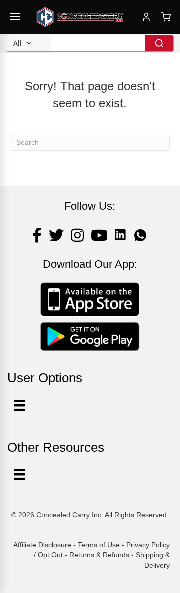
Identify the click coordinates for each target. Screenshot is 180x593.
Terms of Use (99, 545)
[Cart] (166, 17)
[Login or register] (146, 17)
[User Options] (20, 405)
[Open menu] (15, 17)
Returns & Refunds (100, 555)
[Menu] (20, 474)
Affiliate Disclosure (43, 545)
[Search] (160, 44)
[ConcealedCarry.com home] (80, 17)
